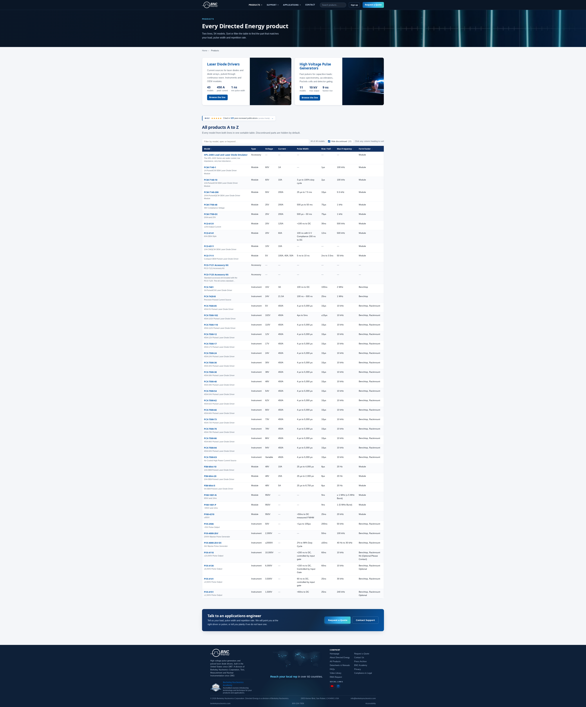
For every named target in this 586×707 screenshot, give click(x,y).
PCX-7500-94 (210, 447)
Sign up (354, 5)
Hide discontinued (341, 141)
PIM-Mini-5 (209, 485)
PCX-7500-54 (210, 391)
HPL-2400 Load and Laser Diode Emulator (226, 154)
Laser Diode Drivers (223, 64)
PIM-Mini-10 (210, 466)
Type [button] (254, 148)
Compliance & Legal (363, 673)
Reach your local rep (283, 676)
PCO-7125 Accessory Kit (216, 274)
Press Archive (360, 661)
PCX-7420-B (210, 296)
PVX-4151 (209, 591)
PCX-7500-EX (210, 457)
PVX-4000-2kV (211, 533)
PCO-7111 (209, 255)
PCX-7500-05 (210, 305)
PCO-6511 (209, 246)
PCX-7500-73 (210, 419)
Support (273, 5)
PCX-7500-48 (210, 381)
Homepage (334, 654)
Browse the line (217, 97)
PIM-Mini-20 (210, 476)
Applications (292, 5)
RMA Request (336, 677)
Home (204, 50)
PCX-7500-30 (210, 362)
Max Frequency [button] (345, 148)
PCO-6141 (209, 233)
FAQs (332, 669)
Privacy (357, 669)
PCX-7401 (209, 287)
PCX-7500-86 (210, 438)
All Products (335, 661)
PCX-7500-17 (210, 343)
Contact (310, 4)
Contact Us (359, 657)
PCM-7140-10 (210, 179)
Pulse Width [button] (303, 148)
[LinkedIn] (338, 686)
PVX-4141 (209, 578)
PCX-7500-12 (210, 334)
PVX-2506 (209, 523)
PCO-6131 (209, 223)
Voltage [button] (270, 148)
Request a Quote (373, 4)
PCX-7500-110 (211, 324)
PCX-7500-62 (210, 400)
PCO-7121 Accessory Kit (216, 265)
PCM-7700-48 (210, 204)
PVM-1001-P (210, 504)
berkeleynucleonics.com (220, 703)
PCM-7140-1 (210, 167)
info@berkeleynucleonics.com (363, 698)
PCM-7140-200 (211, 192)
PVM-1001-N (210, 495)
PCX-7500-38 (210, 372)
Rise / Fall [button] (327, 148)
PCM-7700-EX (210, 214)
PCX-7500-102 (211, 315)
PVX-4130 (209, 565)
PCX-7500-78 (210, 428)
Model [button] (208, 148)
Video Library (335, 673)
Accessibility (370, 703)
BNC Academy (360, 665)
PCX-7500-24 (210, 353)
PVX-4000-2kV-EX (212, 542)
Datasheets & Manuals (340, 665)
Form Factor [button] (366, 148)
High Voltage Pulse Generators (315, 66)
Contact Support (365, 620)
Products (256, 5)
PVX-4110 (209, 552)
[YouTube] (332, 686)
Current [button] (283, 148)
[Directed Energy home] (210, 5)
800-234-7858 (298, 703)
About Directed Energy (340, 657)
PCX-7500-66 (210, 409)
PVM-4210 (209, 514)
